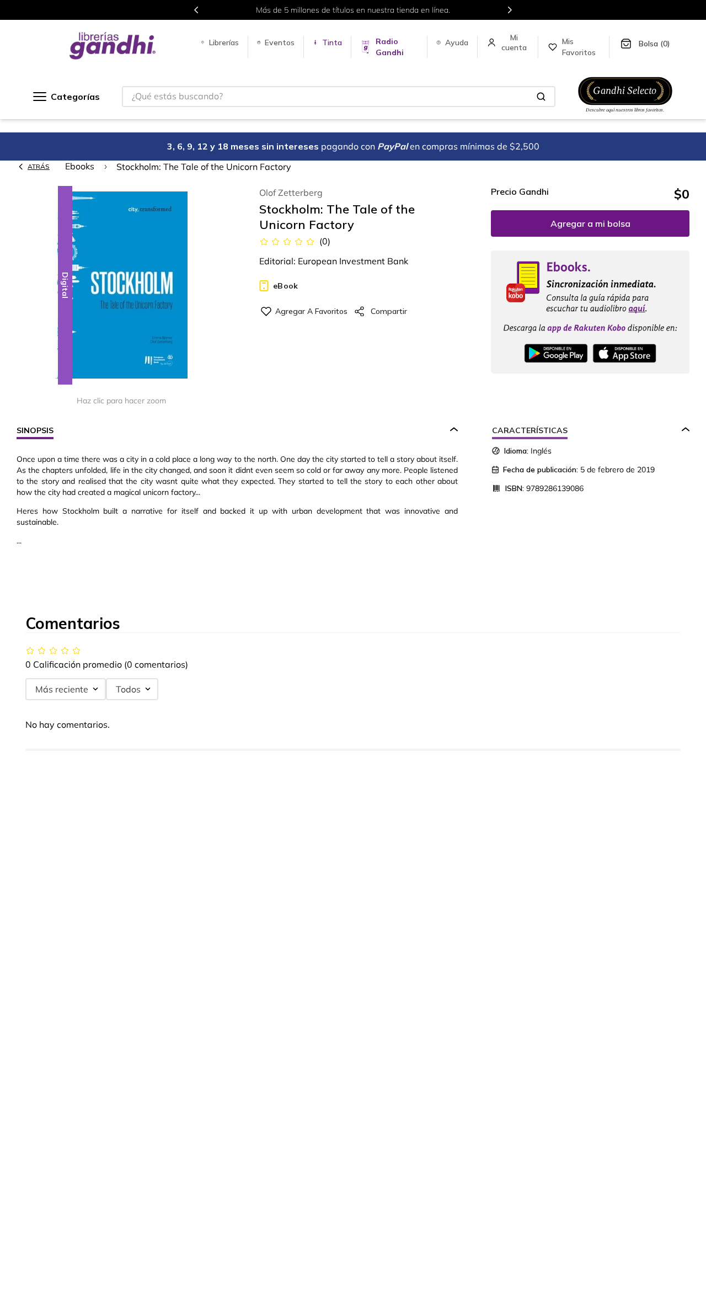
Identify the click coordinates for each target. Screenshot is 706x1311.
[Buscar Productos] (541, 96)
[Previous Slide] (196, 10)
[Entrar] (515, 42)
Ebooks (79, 166)
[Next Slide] (509, 10)
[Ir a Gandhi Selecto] (625, 114)
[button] (121, 286)
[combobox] (338, 96)
